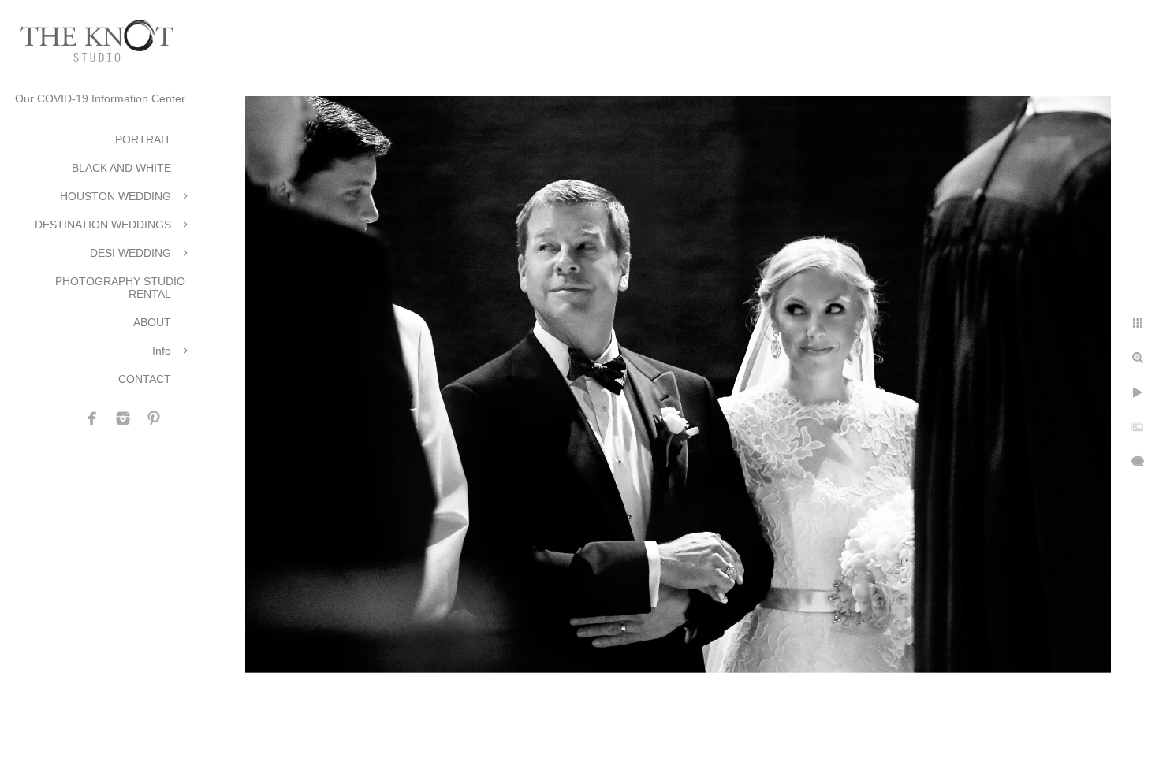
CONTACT (144, 379)
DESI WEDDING (130, 253)
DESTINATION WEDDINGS (103, 224)
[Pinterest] (153, 418)
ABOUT (152, 322)
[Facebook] (92, 418)
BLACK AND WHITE (121, 168)
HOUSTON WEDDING (115, 196)
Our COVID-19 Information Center (100, 98)
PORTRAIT (143, 139)
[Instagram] (123, 418)
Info (161, 350)
